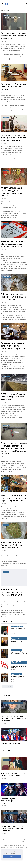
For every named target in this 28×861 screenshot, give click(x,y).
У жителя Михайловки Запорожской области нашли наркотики (11, 545)
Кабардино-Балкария (16, 674)
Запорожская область (16, 626)
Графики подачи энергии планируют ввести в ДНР (17, 642)
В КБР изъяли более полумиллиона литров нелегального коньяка (11, 592)
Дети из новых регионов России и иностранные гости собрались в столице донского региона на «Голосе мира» (13, 747)
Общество (17, 730)
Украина (6, 785)
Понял (12, 856)
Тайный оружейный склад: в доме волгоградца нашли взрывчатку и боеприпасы (14, 498)
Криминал (6, 15)
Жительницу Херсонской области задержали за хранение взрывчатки (13, 244)
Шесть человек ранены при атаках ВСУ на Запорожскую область (18, 630)
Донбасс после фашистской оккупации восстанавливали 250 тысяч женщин (13, 718)
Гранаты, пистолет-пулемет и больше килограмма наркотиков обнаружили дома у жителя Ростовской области (14, 448)
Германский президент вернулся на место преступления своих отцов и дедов (13, 828)
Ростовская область (15, 325)
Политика (11, 785)
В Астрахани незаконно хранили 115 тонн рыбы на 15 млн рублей (13, 297)
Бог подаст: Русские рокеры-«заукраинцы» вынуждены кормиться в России (13, 801)
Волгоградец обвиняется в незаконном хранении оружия (13, 86)
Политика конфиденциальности (10, 853)
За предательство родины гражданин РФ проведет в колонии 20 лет (13, 35)
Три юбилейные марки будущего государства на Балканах (13, 774)
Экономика (6, 376)
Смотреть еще (7, 686)
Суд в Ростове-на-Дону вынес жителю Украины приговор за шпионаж (19, 653)
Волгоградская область (16, 170)
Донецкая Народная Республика (16, 639)
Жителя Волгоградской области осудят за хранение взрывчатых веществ (12, 192)
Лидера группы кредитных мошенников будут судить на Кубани (18, 678)
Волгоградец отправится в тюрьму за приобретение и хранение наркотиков (13, 137)
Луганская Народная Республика (12, 17)
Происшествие (7, 276)
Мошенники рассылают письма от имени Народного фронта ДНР (18, 666)
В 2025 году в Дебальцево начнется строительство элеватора (13, 397)
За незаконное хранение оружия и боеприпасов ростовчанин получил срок (14, 346)
